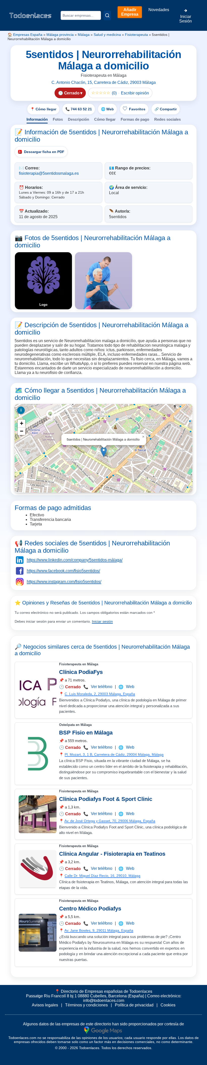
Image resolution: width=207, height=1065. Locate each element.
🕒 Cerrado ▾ (70, 93)
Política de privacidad (134, 1005)
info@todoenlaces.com (103, 1000)
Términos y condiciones (86, 1005)
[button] (103, 452)
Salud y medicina (107, 35)
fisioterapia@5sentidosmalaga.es (49, 173)
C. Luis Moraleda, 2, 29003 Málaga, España (100, 694)
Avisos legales (45, 1005)
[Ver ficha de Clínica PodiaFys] (38, 690)
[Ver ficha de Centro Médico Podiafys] (38, 933)
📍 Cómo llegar (43, 109)
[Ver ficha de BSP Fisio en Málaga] (38, 754)
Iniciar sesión (102, 621)
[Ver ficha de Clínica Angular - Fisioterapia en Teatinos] (38, 869)
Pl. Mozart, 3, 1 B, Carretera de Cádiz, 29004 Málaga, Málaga (114, 754)
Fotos (58, 119)
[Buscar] (107, 15)
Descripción (78, 119)
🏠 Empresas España (25, 35)
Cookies (168, 1005)
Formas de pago (135, 119)
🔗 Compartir (165, 109)
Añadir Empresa (129, 12)
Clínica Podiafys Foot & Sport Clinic (105, 799)
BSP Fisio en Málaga (86, 732)
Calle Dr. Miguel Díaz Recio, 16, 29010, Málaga (102, 876)
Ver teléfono (101, 686)
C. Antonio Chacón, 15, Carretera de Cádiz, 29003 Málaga (103, 82)
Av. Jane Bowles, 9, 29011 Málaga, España (98, 930)
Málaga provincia (60, 35)
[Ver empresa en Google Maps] (103, 1030)
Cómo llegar (105, 119)
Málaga (84, 35)
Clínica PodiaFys (81, 672)
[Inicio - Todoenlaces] (30, 15)
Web (130, 686)
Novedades (158, 10)
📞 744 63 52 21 (78, 109)
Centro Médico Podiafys (90, 908)
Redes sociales (167, 119)
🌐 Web (107, 109)
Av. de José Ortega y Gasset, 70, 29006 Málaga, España (109, 821)
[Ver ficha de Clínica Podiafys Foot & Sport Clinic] (38, 814)
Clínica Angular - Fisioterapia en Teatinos (112, 854)
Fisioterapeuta (136, 35)
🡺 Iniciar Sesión (185, 15)
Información (37, 119)
